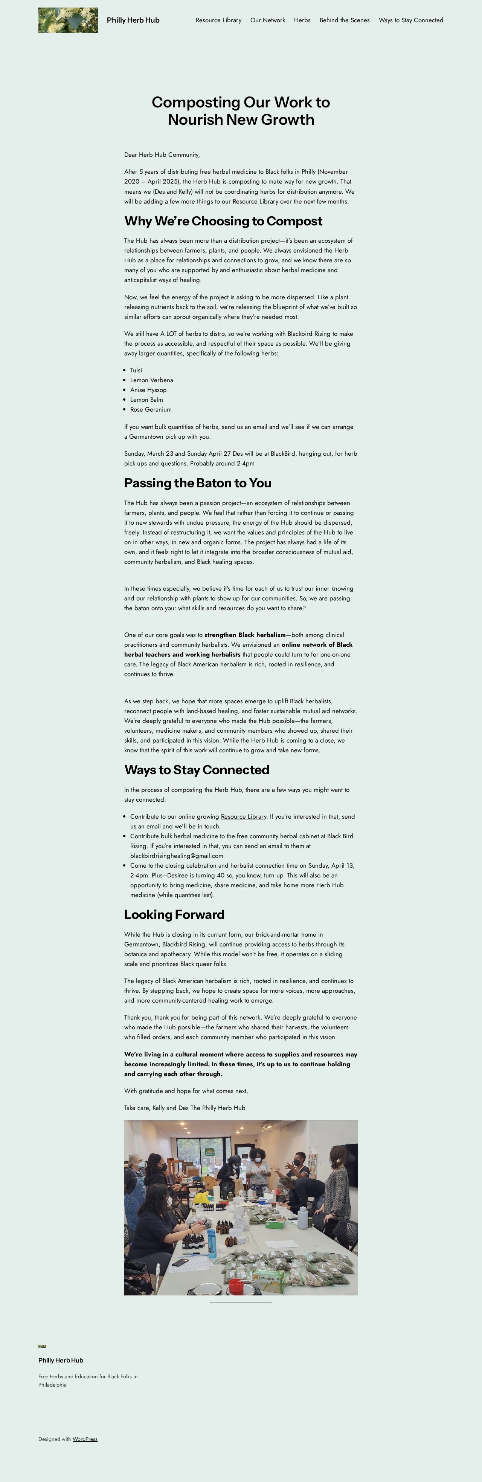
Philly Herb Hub (133, 19)
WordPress (85, 1439)
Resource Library (255, 201)
